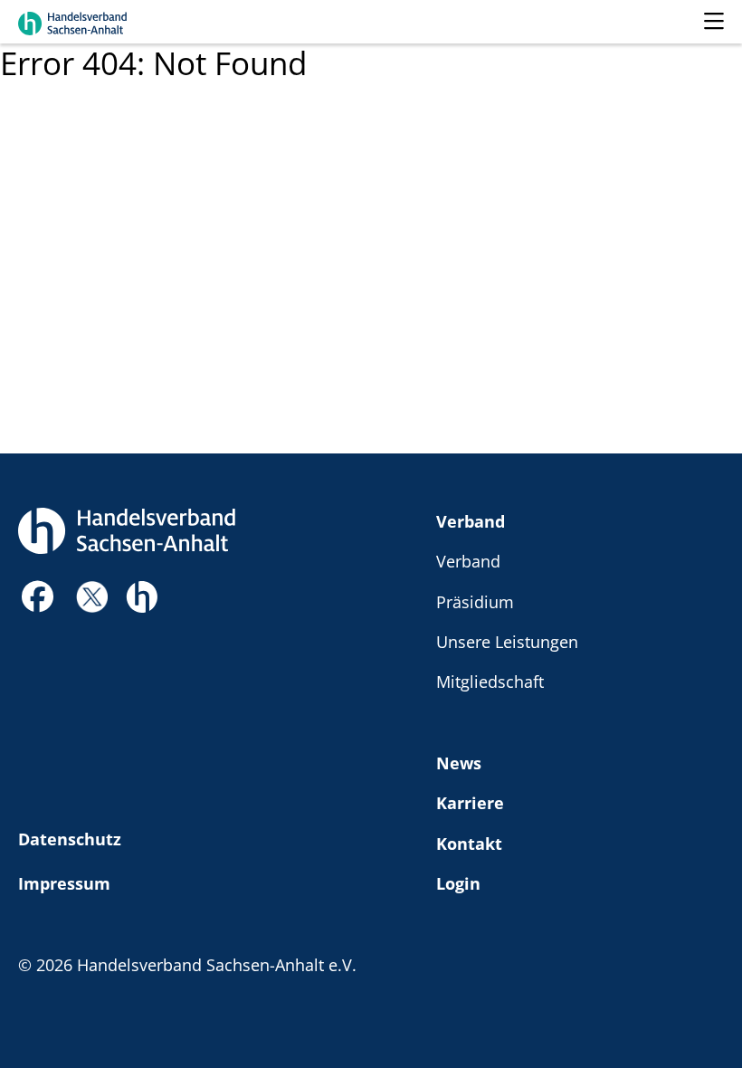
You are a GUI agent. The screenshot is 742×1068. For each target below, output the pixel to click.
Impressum (64, 883)
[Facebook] (38, 601)
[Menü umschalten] (714, 22)
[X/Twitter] (92, 595)
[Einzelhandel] (141, 594)
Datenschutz (69, 838)
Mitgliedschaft (490, 681)
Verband (470, 521)
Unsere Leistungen (507, 641)
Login (458, 883)
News (458, 762)
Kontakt (469, 843)
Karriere (470, 802)
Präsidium (475, 601)
